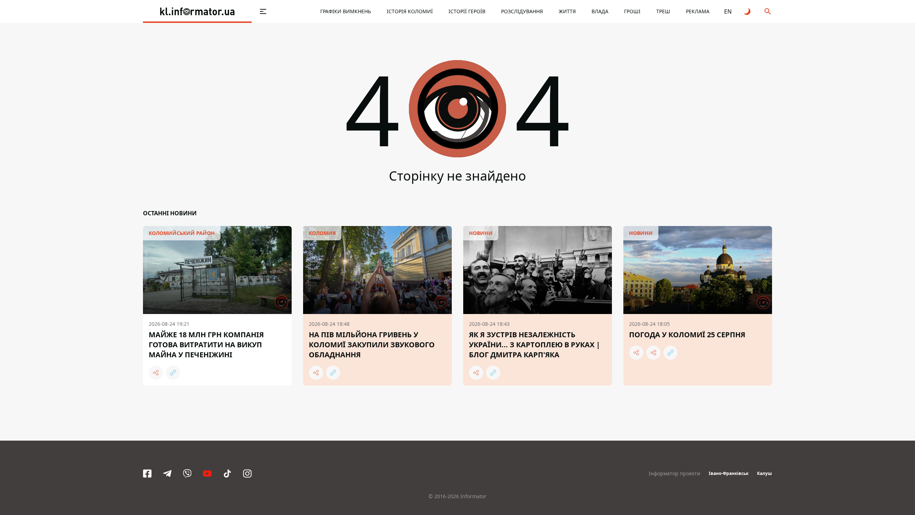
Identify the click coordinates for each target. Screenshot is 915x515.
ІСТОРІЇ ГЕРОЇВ (467, 11)
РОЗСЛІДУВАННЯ (522, 11)
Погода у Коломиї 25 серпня (687, 334)
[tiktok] (227, 473)
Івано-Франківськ (728, 473)
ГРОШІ (632, 11)
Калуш (764, 473)
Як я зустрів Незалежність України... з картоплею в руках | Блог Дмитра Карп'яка (534, 344)
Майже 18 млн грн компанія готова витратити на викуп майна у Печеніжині (206, 344)
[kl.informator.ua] (197, 11)
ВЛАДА (600, 11)
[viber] (187, 473)
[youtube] (207, 473)
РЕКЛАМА (697, 11)
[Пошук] (767, 11)
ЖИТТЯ (567, 11)
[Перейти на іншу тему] (747, 11)
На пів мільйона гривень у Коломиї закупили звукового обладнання (372, 344)
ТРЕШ (663, 11)
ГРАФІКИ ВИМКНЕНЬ (345, 11)
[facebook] (147, 473)
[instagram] (247, 473)
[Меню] (263, 11)
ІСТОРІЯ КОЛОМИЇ (410, 11)
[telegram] (167, 473)
